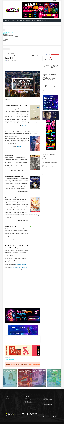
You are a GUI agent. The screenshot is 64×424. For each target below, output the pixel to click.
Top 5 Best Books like (20, 264)
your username (5, 27)
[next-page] (44, 92)
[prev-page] (43, 92)
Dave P (19, 385)
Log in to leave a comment (10, 359)
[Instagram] (53, 0)
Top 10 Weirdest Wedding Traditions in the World (50, 90)
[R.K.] (6, 60)
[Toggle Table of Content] (6, 102)
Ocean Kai (34, 385)
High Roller (44, 156)
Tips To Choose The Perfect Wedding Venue (49, 83)
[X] (57, 0)
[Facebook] (52, 0)
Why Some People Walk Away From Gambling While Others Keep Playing (50, 158)
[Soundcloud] (55, 0)
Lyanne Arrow (6, 385)
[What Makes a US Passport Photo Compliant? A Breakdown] (10, 378)
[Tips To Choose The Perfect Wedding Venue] (39, 378)
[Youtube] (58, 0)
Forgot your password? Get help (8, 32)
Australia (9, 53)
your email (16, 36)
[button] (57, 20)
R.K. (8, 60)
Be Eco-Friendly (45, 85)
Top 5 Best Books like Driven (45, 66)
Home (6, 53)
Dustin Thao (18, 146)
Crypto (43, 165)
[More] (29, 69)
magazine (23, 160)
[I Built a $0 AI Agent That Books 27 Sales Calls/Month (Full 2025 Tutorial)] (25, 378)
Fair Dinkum (12, 53)
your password (16, 28)
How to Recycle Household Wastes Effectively (49, 86)
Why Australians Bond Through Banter (48, 154)
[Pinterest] (54, 0)
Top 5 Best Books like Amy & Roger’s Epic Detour (54, 66)
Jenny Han (24, 125)
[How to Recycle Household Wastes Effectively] (54, 378)
